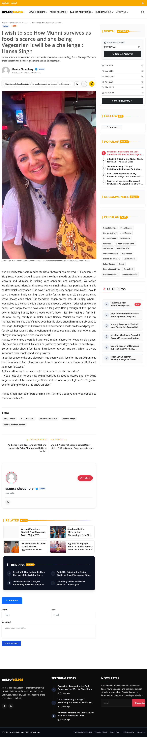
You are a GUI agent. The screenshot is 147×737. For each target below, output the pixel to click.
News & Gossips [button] (37, 12)
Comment (6, 622)
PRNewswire (128, 732)
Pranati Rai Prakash (111, 259)
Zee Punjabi (108, 249)
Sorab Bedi (128, 269)
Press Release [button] (58, 12)
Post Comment (11, 643)
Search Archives (122, 54)
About (14, 3)
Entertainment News (111, 269)
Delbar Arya (125, 238)
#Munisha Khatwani (48, 419)
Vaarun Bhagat (123, 249)
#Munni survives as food (14, 425)
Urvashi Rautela (109, 228)
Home (4, 23)
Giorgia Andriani (109, 233)
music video (127, 254)
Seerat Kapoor (126, 228)
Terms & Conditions (83, 732)
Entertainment (15, 23)
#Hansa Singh (69, 419)
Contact (5, 3)
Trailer (121, 264)
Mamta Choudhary (19, 488)
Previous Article (38, 440)
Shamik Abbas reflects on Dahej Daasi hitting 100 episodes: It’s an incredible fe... (72, 446)
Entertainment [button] (103, 12)
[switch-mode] (143, 3)
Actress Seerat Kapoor (124, 243)
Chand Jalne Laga (129, 274)
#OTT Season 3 (27, 419)
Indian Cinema (109, 264)
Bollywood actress (110, 274)
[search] (142, 12)
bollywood (107, 243)
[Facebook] (4, 706)
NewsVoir (141, 732)
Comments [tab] (12, 600)
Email (53, 610)
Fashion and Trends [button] (80, 12)
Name (4, 610)
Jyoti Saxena (125, 233)
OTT (26, 23)
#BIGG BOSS (9, 419)
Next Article (57, 440)
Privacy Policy (101, 732)
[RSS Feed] (7, 502)
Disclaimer (115, 732)
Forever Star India (110, 254)
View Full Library (122, 100)
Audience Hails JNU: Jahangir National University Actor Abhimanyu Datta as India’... (27, 448)
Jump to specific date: (114, 42)
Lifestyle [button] (121, 12)
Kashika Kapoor (109, 238)
